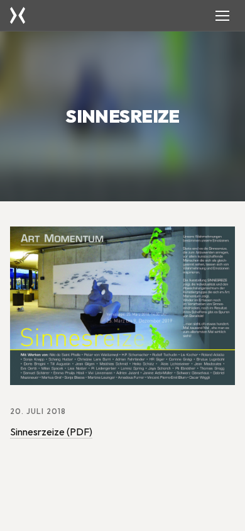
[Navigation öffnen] (222, 15)
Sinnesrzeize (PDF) (51, 431)
